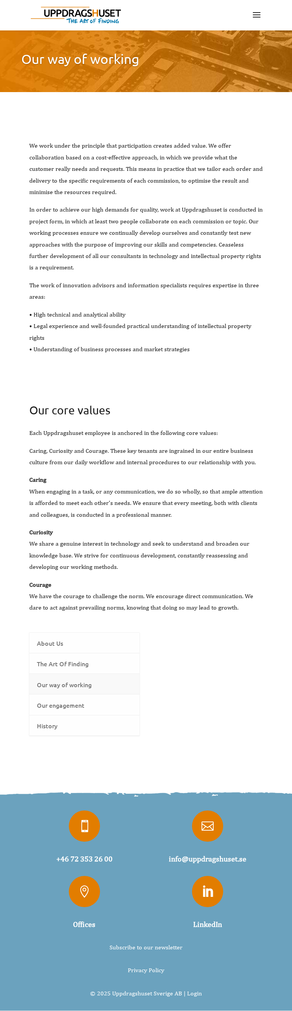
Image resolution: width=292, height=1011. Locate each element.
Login (194, 993)
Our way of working (80, 59)
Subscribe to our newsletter (146, 947)
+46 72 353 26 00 (84, 858)
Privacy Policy (146, 970)
